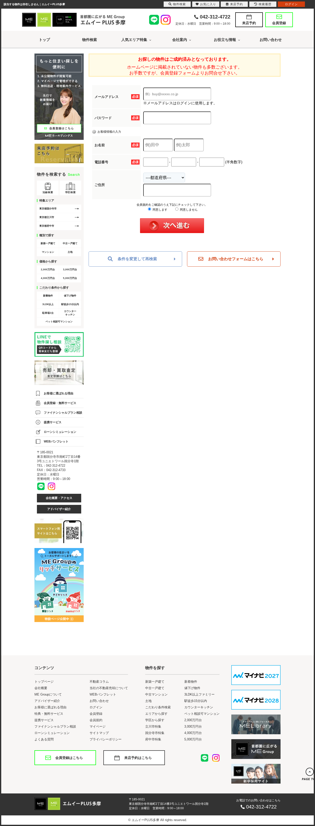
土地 (70, 252)
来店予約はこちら (138, 758)
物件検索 (89, 39)
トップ (44, 39)
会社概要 (40, 688)
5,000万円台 (70, 278)
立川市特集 (153, 726)
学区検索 (70, 192)
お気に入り (208, 4)
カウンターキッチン (70, 313)
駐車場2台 (48, 313)
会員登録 (279, 23)
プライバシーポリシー (106, 739)
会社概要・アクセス (59, 498)
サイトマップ (99, 733)
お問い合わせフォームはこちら (235, 259)
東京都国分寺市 (48, 208)
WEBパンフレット (56, 441)
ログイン (96, 707)
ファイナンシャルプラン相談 (63, 412)
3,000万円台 (70, 269)
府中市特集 (153, 739)
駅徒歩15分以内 (70, 304)
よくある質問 (44, 739)
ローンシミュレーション (60, 432)
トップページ (44, 681)
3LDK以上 (48, 304)
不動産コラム (99, 681)
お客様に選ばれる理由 (58, 393)
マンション (48, 252)
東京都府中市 (46, 225)
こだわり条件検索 (158, 707)
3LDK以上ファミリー (199, 694)
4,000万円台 (48, 278)
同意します (159, 209)
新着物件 (48, 295)
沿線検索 (48, 192)
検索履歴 (265, 4)
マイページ (98, 726)
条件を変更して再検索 (137, 259)
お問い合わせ (271, 39)
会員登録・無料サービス (60, 403)
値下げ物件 (70, 295)
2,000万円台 (48, 269)
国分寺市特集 (154, 733)
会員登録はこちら (69, 758)
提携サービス (53, 422)
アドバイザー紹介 (59, 509)
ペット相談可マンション (59, 321)
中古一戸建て (70, 243)
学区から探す (154, 720)
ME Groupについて (48, 694)
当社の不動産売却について (109, 688)
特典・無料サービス (48, 714)
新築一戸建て (48, 243)
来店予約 (249, 23)
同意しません (188, 209)
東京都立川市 (46, 217)
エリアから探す (156, 714)
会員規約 (96, 720)
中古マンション (156, 694)
